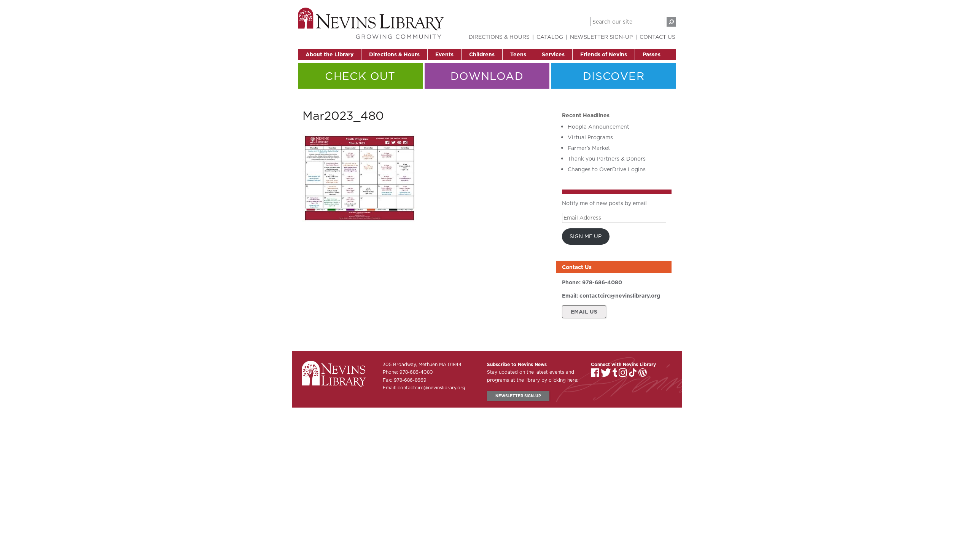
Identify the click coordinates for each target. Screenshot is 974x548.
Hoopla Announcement (598, 127)
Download (487, 75)
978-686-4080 (602, 282)
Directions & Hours (394, 54)
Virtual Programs (590, 137)
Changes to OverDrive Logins (607, 169)
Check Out (360, 75)
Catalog (549, 37)
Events (444, 54)
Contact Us (657, 37)
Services (553, 54)
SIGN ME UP (586, 236)
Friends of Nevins (603, 54)
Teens (518, 54)
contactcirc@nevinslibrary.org (619, 295)
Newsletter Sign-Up (601, 37)
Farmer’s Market (589, 148)
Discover (614, 75)
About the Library (329, 54)
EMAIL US (584, 311)
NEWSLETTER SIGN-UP (518, 395)
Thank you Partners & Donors (607, 158)
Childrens (482, 54)
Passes (651, 54)
